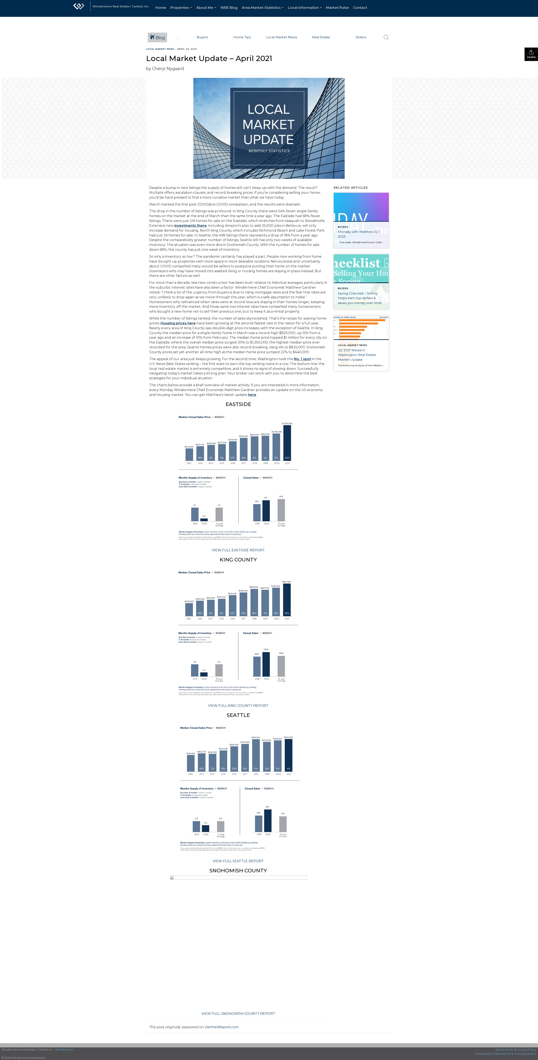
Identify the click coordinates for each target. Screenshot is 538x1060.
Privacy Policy (527, 1049)
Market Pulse (337, 8)
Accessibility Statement (492, 1053)
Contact (360, 8)
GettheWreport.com (222, 1027)
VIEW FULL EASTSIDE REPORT (238, 550)
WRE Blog (228, 8)
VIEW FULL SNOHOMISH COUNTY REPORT (238, 1014)
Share (531, 57)
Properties (182, 11)
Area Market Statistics (263, 11)
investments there (190, 226)
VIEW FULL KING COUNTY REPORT (238, 706)
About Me (207, 11)
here (252, 395)
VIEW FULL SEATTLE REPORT (238, 861)
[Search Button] (386, 37)
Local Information (305, 11)
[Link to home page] (78, 8)
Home (161, 8)
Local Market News (160, 49)
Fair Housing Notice (523, 1053)
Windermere (64, 1049)
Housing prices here (178, 323)
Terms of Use (504, 1049)
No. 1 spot (302, 359)
